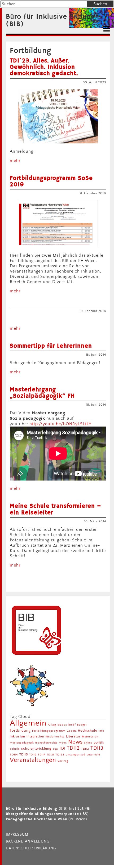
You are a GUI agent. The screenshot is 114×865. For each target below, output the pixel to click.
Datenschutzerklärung (31, 848)
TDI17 (41, 754)
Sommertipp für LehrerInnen (51, 346)
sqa (55, 748)
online (88, 742)
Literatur (73, 736)
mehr (15, 160)
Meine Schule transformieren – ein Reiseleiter (55, 509)
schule (15, 748)
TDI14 (14, 754)
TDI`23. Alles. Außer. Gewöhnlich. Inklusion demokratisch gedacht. (44, 67)
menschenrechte (46, 742)
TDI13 (96, 748)
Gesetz (72, 730)
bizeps (62, 724)
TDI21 (50, 754)
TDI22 (59, 754)
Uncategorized (75, 754)
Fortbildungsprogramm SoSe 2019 (51, 181)
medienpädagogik (22, 742)
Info (101, 730)
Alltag (52, 724)
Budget (82, 724)
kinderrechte (55, 736)
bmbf (72, 724)
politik (99, 742)
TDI (62, 748)
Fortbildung (20, 730)
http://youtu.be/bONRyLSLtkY (60, 424)
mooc (63, 742)
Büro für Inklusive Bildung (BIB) (50, 20)
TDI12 (73, 748)
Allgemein (28, 723)
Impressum (17, 834)
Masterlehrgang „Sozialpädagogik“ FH (42, 393)
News (75, 742)
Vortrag (63, 761)
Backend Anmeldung (27, 841)
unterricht (93, 754)
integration (36, 736)
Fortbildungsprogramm (48, 730)
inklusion (17, 736)
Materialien (90, 736)
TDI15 (23, 754)
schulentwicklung (36, 748)
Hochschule (87, 730)
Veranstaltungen (33, 760)
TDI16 (33, 754)
